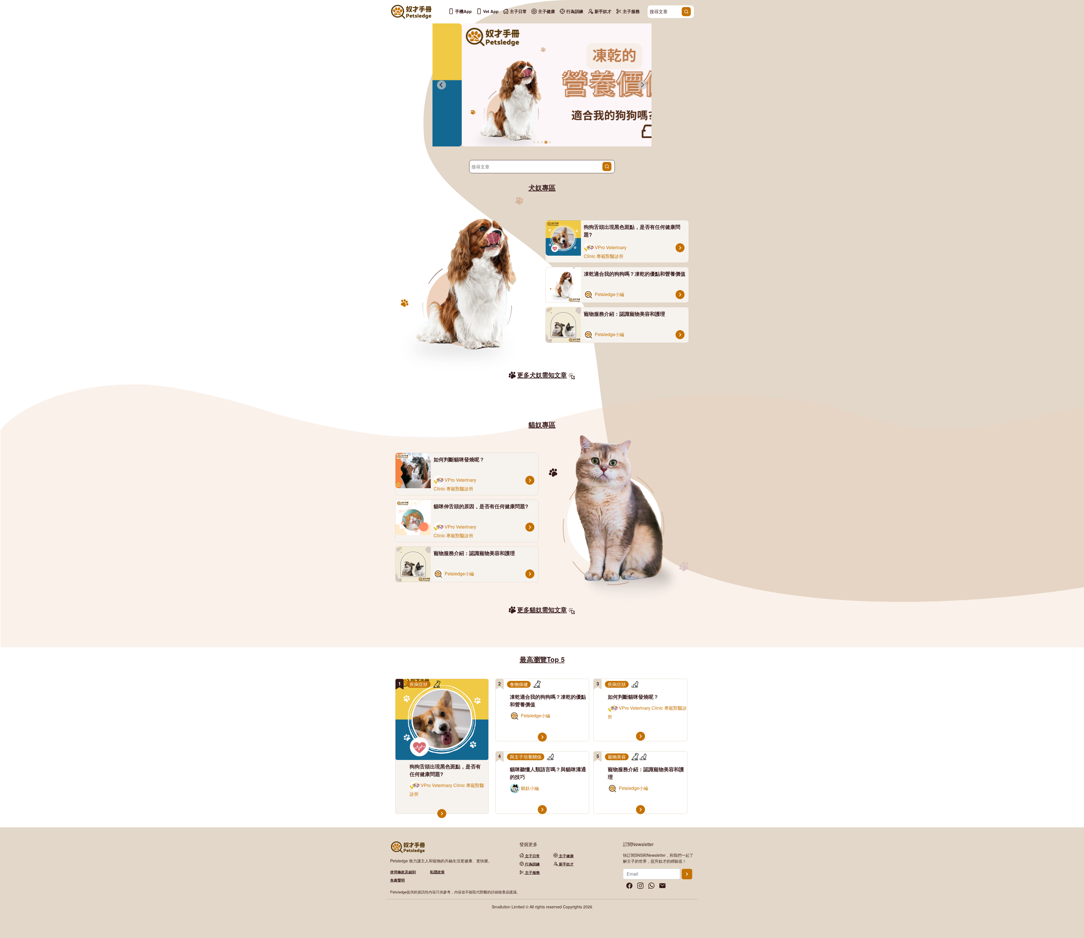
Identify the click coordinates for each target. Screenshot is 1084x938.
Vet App (490, 11)
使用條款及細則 (403, 872)
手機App (463, 11)
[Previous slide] (441, 84)
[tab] (534, 142)
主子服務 (631, 11)
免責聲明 (397, 880)
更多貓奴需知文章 (542, 609)
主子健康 (546, 11)
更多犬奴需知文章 (542, 374)
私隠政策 (437, 872)
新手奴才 (602, 11)
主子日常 (518, 11)
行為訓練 (574, 11)
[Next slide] (642, 84)
